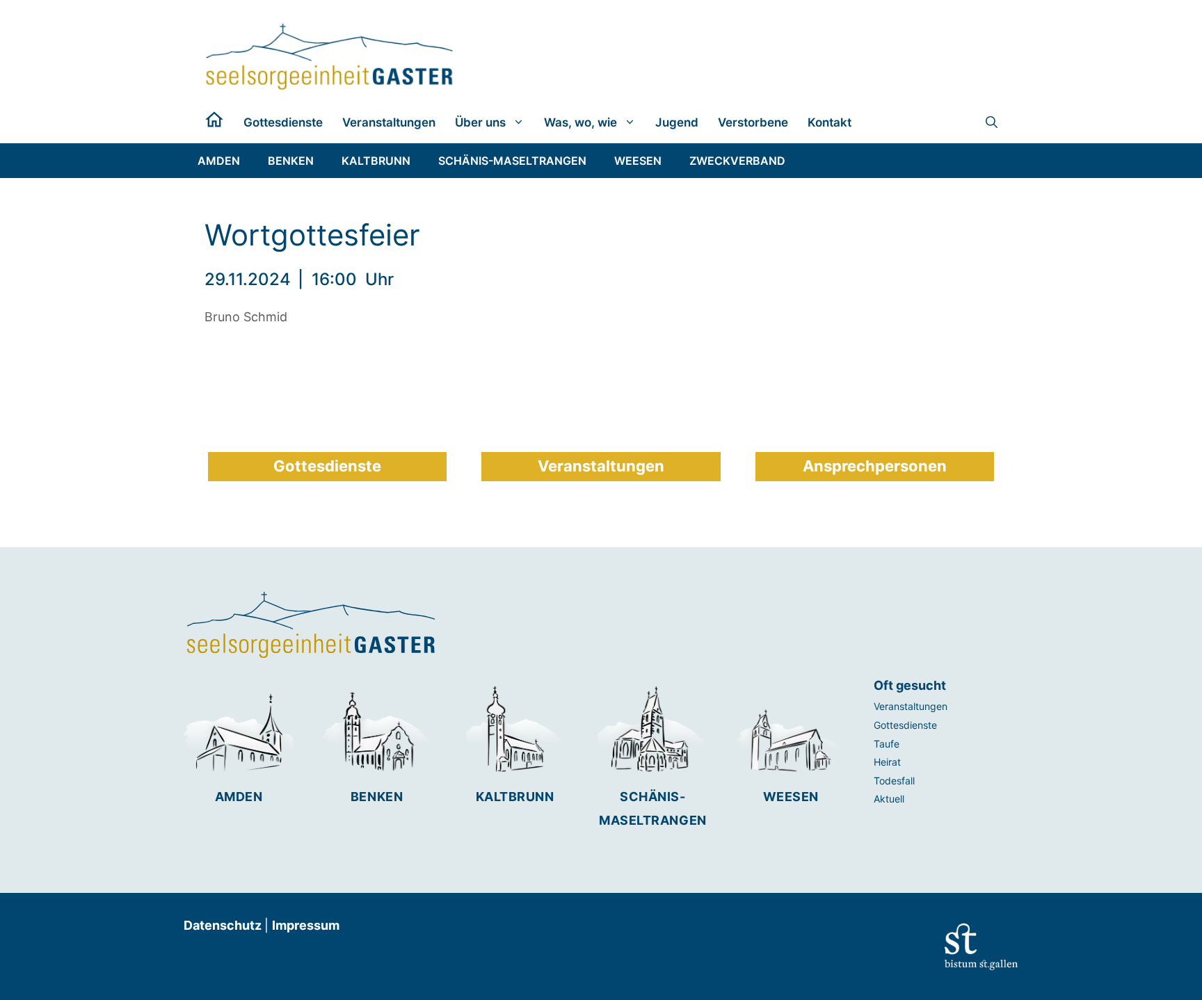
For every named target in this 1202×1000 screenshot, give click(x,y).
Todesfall (894, 781)
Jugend (676, 122)
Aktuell (889, 799)
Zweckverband (737, 161)
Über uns (480, 122)
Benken (377, 796)
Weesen (791, 796)
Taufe (886, 744)
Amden (239, 796)
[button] (991, 122)
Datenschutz (224, 925)
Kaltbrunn (515, 796)
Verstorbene (753, 122)
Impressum (305, 925)
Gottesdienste (283, 122)
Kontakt (829, 122)
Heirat (887, 762)
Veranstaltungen (388, 122)
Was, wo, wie (580, 122)
